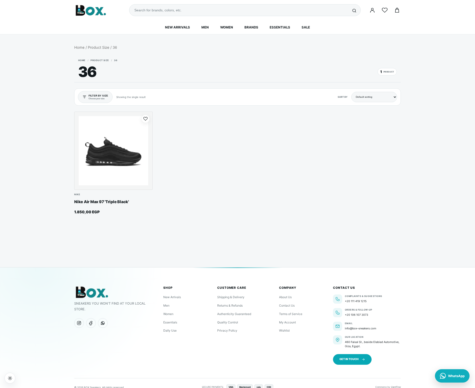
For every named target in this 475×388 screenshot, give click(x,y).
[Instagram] (79, 323)
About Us (285, 297)
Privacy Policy (227, 330)
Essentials (280, 27)
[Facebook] (91, 323)
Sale (306, 27)
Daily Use (170, 330)
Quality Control (227, 322)
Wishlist (284, 330)
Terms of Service (290, 314)
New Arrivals (177, 27)
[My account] (372, 10)
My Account (287, 322)
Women (226, 27)
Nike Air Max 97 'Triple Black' (101, 201)
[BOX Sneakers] (91, 292)
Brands (251, 27)
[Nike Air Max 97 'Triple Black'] (113, 151)
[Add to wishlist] (145, 119)
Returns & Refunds (230, 305)
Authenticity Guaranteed (234, 314)
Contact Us (287, 305)
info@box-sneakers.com (360, 328)
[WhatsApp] (103, 323)
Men (205, 27)
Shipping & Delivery (230, 297)
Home (79, 47)
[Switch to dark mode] (9, 378)
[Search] (354, 10)
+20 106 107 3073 (356, 314)
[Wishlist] (384, 10)
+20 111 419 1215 (356, 301)
